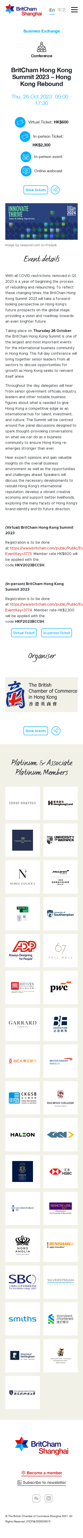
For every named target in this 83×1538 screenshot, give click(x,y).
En (52, 9)
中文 (61, 9)
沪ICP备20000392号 (38, 1521)
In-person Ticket (56, 633)
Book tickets (36, 190)
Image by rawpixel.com (22, 245)
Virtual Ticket (24, 633)
